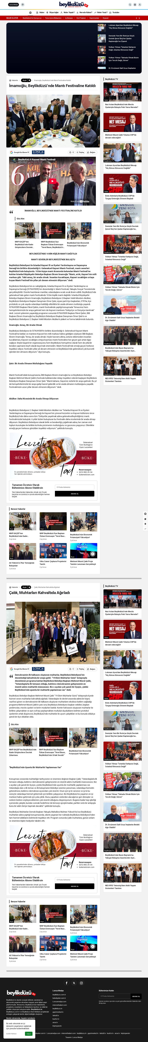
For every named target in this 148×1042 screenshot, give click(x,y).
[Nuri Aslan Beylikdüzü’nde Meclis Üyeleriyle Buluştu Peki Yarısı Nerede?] (122, 96)
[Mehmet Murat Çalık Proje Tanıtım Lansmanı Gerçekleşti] (83, 556)
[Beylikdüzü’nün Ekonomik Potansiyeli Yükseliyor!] (79, 235)
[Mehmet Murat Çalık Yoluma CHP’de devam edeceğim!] (122, 127)
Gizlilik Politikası (11, 1034)
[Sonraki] (139, 18)
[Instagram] (81, 983)
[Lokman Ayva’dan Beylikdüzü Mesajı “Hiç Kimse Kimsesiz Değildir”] (122, 157)
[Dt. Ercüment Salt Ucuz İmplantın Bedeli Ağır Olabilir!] (122, 310)
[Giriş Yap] (140, 4)
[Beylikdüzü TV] (74, 4)
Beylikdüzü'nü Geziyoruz (32, 18)
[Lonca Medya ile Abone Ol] (38, 152)
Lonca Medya (13, 4)
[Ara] (130, 4)
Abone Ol (75, 494)
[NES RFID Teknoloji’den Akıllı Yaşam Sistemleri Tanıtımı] (122, 370)
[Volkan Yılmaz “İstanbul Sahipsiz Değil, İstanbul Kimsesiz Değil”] (122, 249)
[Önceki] (136, 18)
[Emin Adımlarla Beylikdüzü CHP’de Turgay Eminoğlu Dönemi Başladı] (122, 188)
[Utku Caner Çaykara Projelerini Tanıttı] (53, 556)
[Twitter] (74, 983)
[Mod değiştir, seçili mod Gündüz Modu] (23, 4)
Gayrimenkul (94, 18)
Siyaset (105, 18)
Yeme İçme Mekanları (53, 18)
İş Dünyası (69, 18)
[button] (135, 4)
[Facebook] (66, 983)
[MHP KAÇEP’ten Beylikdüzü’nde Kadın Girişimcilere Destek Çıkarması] (27, 235)
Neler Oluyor (12, 18)
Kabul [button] (29, 1034)
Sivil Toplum (81, 18)
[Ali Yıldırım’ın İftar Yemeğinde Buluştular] (22, 556)
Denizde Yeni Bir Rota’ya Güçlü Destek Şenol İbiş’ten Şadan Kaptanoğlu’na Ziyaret (121, 38)
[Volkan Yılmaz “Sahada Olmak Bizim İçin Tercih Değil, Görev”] (122, 279)
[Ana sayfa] (30, 12)
